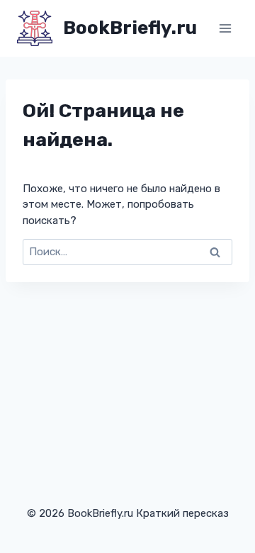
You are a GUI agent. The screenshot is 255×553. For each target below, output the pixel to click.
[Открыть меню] (225, 28)
